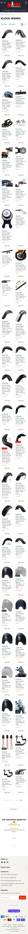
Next (21, 800)
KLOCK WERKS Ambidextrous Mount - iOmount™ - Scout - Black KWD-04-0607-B (7, 236)
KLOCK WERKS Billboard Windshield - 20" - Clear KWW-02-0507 (7, 685)
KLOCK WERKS (5, 50)
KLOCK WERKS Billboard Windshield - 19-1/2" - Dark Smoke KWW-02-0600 (20, 653)
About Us (20, 924)
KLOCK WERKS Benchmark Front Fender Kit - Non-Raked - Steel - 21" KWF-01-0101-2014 (21, 489)
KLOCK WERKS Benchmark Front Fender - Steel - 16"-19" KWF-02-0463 (20, 391)
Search (9, 924)
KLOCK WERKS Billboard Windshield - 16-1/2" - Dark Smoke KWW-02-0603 (7, 585)
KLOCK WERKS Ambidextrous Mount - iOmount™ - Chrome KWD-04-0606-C (21, 194)
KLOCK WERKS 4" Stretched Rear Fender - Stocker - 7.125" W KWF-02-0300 (7, 105)
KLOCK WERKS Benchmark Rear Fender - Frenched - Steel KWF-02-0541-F (20, 520)
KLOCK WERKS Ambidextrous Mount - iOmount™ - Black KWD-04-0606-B (7, 165)
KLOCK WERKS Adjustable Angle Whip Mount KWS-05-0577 (7, 134)
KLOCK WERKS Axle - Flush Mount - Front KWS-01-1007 (7, 289)
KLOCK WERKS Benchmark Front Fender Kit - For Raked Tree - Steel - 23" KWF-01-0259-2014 (20, 451)
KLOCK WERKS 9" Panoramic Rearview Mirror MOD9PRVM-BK (20, 101)
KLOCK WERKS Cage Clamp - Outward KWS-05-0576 (7, 784)
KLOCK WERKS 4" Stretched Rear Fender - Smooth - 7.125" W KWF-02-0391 (20, 73)
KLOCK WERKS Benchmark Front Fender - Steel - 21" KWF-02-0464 (21, 421)
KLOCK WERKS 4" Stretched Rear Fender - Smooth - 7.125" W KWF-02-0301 (7, 77)
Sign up (22, 897)
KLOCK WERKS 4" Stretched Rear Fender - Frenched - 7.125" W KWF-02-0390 (20, 45)
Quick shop (7, 55)
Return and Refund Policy (19, 926)
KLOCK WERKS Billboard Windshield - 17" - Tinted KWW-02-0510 (7, 619)
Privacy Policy (14, 928)
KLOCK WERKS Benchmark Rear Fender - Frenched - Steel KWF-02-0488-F (7, 524)
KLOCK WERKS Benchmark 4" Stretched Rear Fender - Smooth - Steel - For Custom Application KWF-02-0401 (20, 331)
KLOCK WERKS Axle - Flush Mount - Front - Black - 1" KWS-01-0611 (7, 260)
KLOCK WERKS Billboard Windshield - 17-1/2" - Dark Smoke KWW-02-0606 (7, 651)
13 (16, 800)
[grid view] (22, 24)
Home (2, 14)
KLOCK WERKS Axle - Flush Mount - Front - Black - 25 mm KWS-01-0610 (21, 267)
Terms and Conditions (6, 926)
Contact (15, 924)
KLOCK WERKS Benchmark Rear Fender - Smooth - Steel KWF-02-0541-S (20, 551)
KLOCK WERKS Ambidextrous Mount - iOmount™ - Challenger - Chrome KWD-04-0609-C (7, 194)
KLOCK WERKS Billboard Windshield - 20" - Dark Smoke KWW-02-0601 (20, 684)
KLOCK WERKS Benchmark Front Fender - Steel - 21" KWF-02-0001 (7, 418)
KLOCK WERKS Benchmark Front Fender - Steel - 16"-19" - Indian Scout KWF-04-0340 (6, 389)
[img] (14, 823)
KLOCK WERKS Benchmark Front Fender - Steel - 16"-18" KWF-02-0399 (20, 360)
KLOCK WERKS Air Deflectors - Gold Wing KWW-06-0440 (21, 133)
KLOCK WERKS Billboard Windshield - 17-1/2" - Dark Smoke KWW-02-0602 (20, 617)
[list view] (25, 24)
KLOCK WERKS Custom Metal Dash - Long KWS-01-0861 (21, 781)
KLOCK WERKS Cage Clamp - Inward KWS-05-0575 (20, 752)
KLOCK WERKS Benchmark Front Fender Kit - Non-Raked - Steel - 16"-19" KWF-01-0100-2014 (7, 490)
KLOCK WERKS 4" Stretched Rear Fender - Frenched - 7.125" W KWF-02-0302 (7, 46)
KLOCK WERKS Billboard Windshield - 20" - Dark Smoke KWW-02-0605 (7, 719)
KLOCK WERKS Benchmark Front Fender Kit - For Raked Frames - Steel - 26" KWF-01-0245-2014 (6, 457)
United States (13, 905)
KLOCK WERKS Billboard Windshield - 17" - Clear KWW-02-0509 (20, 584)
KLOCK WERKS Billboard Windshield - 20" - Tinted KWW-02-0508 (20, 721)
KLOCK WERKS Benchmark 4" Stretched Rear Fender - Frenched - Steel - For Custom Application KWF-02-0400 (7, 328)
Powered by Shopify (14, 931)
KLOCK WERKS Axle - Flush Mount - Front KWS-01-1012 (21, 297)
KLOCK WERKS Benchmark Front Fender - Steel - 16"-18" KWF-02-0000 (7, 360)
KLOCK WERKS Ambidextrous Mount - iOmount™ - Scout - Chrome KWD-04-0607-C (21, 221)
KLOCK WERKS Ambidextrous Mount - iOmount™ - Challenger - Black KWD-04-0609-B (21, 162)
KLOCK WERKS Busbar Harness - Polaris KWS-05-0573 (6, 756)
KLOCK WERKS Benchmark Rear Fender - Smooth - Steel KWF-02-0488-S (7, 553)
